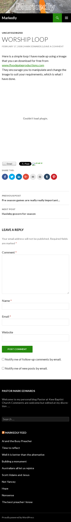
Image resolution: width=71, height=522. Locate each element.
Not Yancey (9, 481)
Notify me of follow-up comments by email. (33, 359)
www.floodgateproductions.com (23, 65)
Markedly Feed (16, 432)
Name (7, 300)
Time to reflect (11, 447)
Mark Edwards (32, 46)
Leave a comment (53, 46)
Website (7, 332)
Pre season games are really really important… (31, 198)
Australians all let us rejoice (18, 468)
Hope (5, 488)
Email (6, 316)
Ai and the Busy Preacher (17, 441)
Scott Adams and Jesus (16, 474)
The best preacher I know (17, 502)
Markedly (9, 18)
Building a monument (14, 461)
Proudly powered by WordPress (18, 517)
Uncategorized (12, 32)
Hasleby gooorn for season (19, 211)
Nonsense (8, 495)
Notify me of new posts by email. (26, 368)
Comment (9, 252)
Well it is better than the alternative (23, 454)
